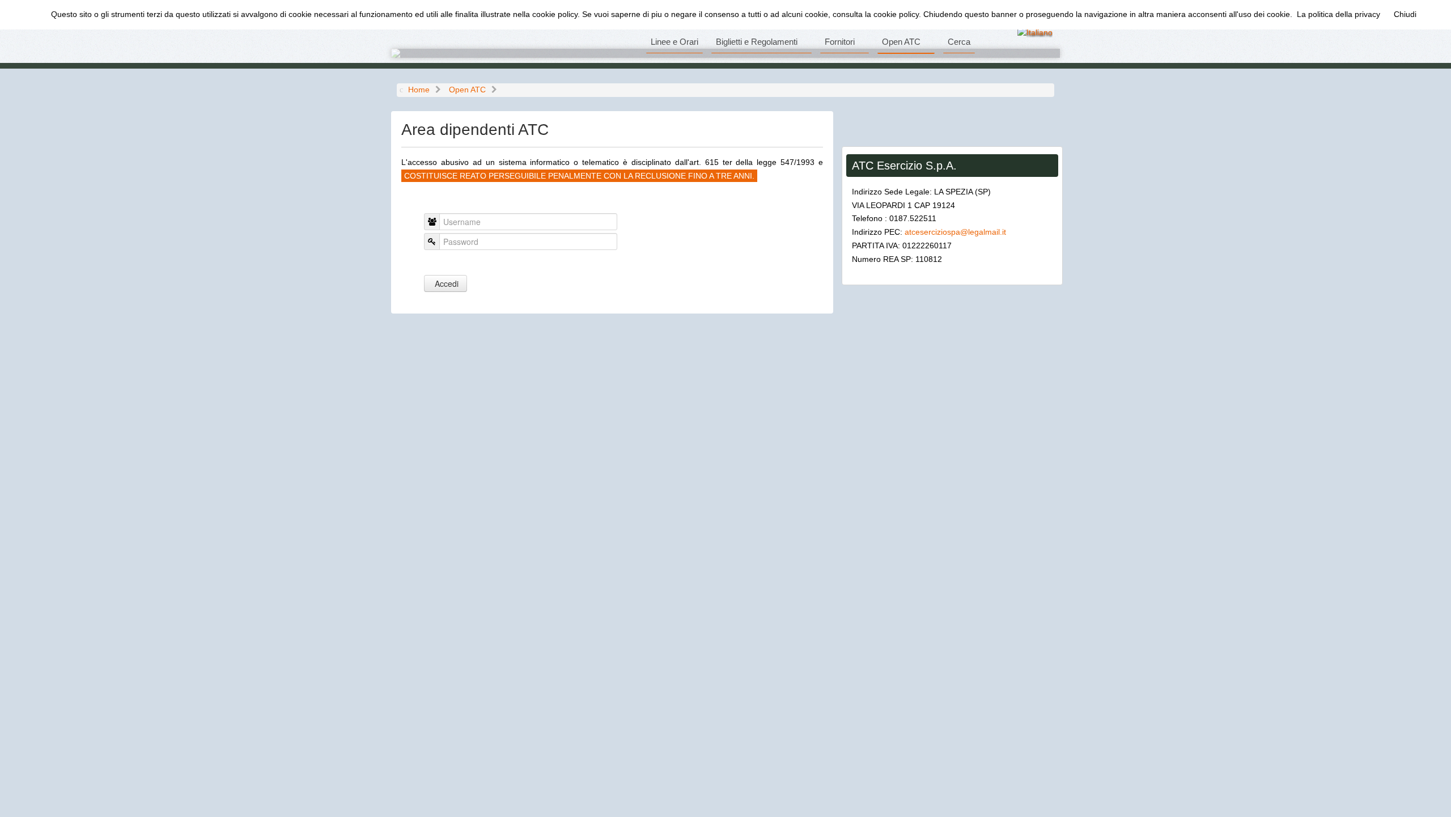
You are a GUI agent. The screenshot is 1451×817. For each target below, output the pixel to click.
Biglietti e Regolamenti (756, 41)
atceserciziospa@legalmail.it (955, 231)
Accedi (445, 283)
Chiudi (1405, 14)
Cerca (959, 41)
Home (419, 89)
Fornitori (840, 41)
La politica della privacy (1338, 14)
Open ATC (901, 41)
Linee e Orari (674, 41)
